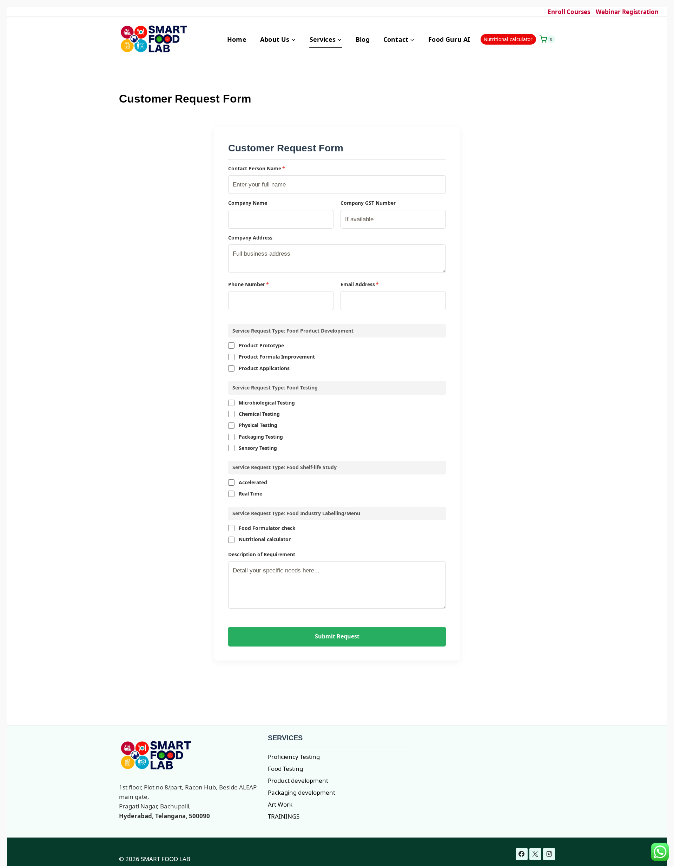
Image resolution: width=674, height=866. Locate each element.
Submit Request (337, 636)
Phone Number (248, 284)
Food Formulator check (267, 528)
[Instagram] (549, 854)
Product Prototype (261, 345)
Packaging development (301, 792)
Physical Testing (258, 425)
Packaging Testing (261, 436)
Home (236, 39)
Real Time (250, 493)
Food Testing (285, 769)
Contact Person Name (256, 168)
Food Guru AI (449, 39)
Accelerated (253, 482)
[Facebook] (522, 854)
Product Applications (264, 368)
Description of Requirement (261, 554)
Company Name (247, 202)
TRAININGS (283, 816)
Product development (298, 780)
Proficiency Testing (294, 757)
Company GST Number (368, 202)
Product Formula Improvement (277, 356)
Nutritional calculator (508, 39)
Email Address (360, 284)
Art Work (280, 804)
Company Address (250, 237)
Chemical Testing (259, 414)
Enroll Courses (570, 12)
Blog (363, 39)
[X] (535, 854)
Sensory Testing (258, 448)
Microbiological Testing (267, 402)
